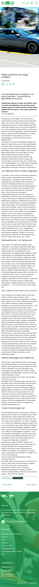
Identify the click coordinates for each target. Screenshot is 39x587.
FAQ (3, 554)
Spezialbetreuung (8, 548)
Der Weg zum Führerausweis (12, 534)
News (4, 540)
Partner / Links (7, 545)
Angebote (5, 543)
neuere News (31, 485)
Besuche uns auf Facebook (16, 521)
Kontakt (4, 537)
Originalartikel (7, 478)
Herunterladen (17, 478)
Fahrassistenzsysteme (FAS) (12, 551)
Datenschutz (21, 583)
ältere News (7, 485)
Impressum (34, 583)
